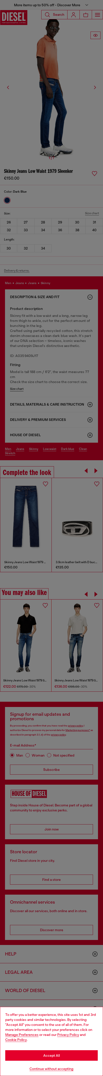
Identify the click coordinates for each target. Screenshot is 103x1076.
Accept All (51, 1055)
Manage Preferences (21, 1035)
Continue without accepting (52, 1069)
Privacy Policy (68, 1035)
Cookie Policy (16, 1040)
